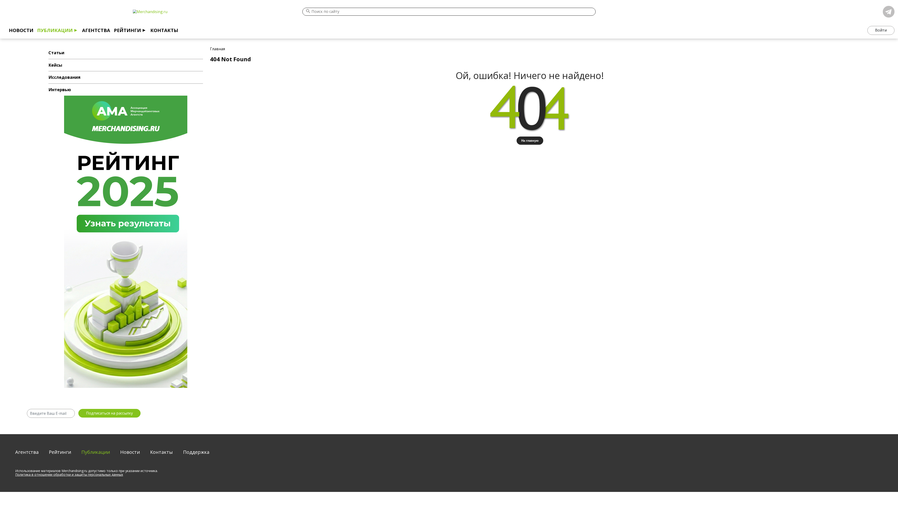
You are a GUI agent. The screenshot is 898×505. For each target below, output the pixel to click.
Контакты (164, 30)
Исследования (64, 77)
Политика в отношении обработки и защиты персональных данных (69, 474)
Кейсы (55, 65)
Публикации (55, 30)
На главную (530, 140)
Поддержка (196, 452)
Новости (21, 30)
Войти (881, 30)
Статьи (56, 52)
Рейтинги (127, 30)
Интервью (59, 89)
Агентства (96, 30)
